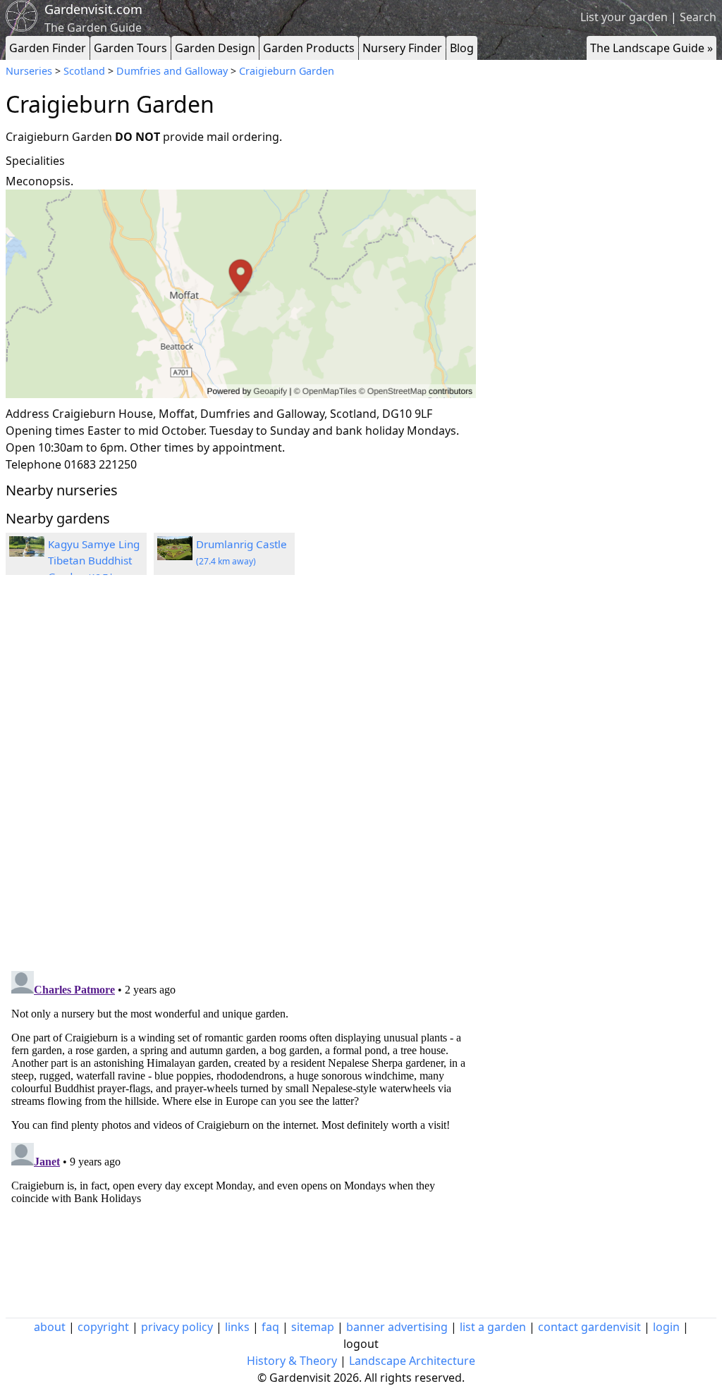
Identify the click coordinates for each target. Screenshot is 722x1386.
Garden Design (215, 48)
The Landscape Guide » (651, 48)
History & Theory (292, 1360)
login (666, 1327)
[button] (241, 294)
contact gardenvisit (589, 1327)
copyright (103, 1327)
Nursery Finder (402, 48)
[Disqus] (241, 775)
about (50, 1327)
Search (698, 17)
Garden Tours (130, 48)
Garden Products (309, 48)
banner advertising (397, 1327)
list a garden (493, 1327)
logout (361, 1343)
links (237, 1327)
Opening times (45, 430)
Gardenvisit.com (93, 9)
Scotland (84, 71)
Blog (462, 48)
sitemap (312, 1327)
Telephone (33, 464)
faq (270, 1327)
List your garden (624, 17)
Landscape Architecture (412, 1360)
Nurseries (29, 71)
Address (27, 413)
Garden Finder (47, 48)
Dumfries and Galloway (172, 71)
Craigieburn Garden (286, 71)
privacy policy (177, 1327)
